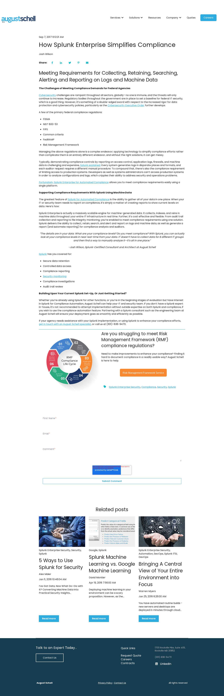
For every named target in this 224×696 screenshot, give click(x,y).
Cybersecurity (47, 95)
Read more (49, 618)
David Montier (97, 577)
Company (172, 17)
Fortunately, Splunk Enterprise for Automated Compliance (74, 182)
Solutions (134, 17)
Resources (154, 17)
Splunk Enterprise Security (124, 387)
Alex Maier (45, 574)
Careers (208, 17)
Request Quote (131, 655)
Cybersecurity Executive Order (126, 105)
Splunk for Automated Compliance (88, 199)
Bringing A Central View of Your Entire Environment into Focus (161, 574)
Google (93, 550)
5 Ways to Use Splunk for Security (61, 564)
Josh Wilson (46, 54)
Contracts (128, 663)
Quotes (191, 17)
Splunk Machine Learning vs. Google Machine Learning (112, 564)
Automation (146, 553)
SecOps (158, 553)
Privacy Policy (105, 682)
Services (115, 17)
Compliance (148, 387)
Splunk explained (90, 165)
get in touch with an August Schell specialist (65, 324)
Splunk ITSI (170, 553)
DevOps (143, 557)
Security (162, 387)
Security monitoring (54, 276)
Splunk (43, 254)
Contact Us (120, 682)
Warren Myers (147, 591)
